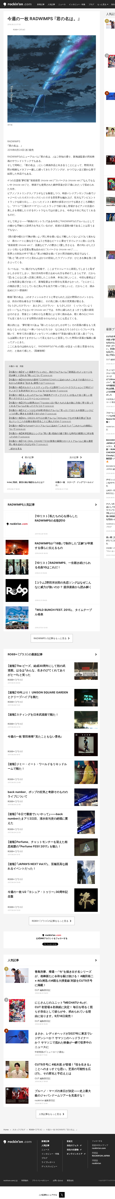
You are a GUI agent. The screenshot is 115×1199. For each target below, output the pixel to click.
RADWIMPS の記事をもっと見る (50, 638)
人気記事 (51, 4)
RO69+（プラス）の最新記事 (25, 654)
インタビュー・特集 (77, 4)
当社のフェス (73, 1145)
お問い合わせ (58, 1180)
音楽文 (70, 1141)
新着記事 (40, 4)
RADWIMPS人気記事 (21, 504)
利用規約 (24, 1180)
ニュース (62, 4)
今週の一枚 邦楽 (16, 366)
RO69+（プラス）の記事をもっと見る (50, 920)
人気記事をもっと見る (50, 1114)
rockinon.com (18, 4)
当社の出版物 (73, 1149)
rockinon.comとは (11, 1180)
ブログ (91, 4)
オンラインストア (74, 1154)
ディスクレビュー (49, 1166)
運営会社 (70, 1180)
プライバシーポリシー (40, 1180)
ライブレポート (48, 1162)
